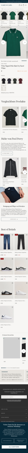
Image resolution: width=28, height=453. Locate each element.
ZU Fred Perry (6, 153)
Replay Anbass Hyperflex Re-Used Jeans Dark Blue (6, 252)
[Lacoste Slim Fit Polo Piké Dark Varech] (10, 128)
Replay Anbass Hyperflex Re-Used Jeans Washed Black (20, 252)
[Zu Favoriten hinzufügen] (17, 108)
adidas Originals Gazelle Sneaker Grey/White (20, 276)
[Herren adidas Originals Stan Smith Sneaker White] (21, 290)
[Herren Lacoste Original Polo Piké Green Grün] (13, 15)
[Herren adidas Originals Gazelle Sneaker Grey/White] (21, 266)
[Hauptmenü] (25, 5)
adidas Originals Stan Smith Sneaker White (20, 301)
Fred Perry (4, 63)
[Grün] (14, 81)
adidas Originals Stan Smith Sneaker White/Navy (7, 325)
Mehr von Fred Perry (12, 138)
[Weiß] (3, 88)
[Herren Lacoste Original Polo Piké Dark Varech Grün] (21, 15)
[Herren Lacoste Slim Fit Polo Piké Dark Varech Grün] (4, 15)
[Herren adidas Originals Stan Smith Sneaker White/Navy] (7, 314)
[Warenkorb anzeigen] (23, 5)
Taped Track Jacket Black (8, 181)
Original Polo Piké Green (12, 23)
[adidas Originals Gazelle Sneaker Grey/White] (21, 275)
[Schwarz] (3, 81)
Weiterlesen (14, 436)
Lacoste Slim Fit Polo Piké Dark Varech (10, 129)
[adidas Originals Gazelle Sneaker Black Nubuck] (7, 275)
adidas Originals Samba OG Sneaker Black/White (6, 301)
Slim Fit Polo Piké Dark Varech (4, 23)
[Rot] (20, 81)
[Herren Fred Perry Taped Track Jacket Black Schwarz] (10, 168)
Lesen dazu (13, 219)
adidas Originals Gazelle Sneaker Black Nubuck (6, 276)
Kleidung (3, 27)
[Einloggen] (19, 5)
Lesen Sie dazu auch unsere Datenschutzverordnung (14, 400)
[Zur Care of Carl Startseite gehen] (6, 5)
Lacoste (2, 21)
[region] (14, 376)
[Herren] (11, 347)
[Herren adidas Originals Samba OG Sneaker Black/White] (7, 290)
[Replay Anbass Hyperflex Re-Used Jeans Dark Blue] (7, 251)
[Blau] (9, 81)
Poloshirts (9, 27)
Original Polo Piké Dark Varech (21, 23)
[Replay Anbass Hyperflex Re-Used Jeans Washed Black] (21, 251)
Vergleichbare (13, 101)
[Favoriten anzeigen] (21, 5)
